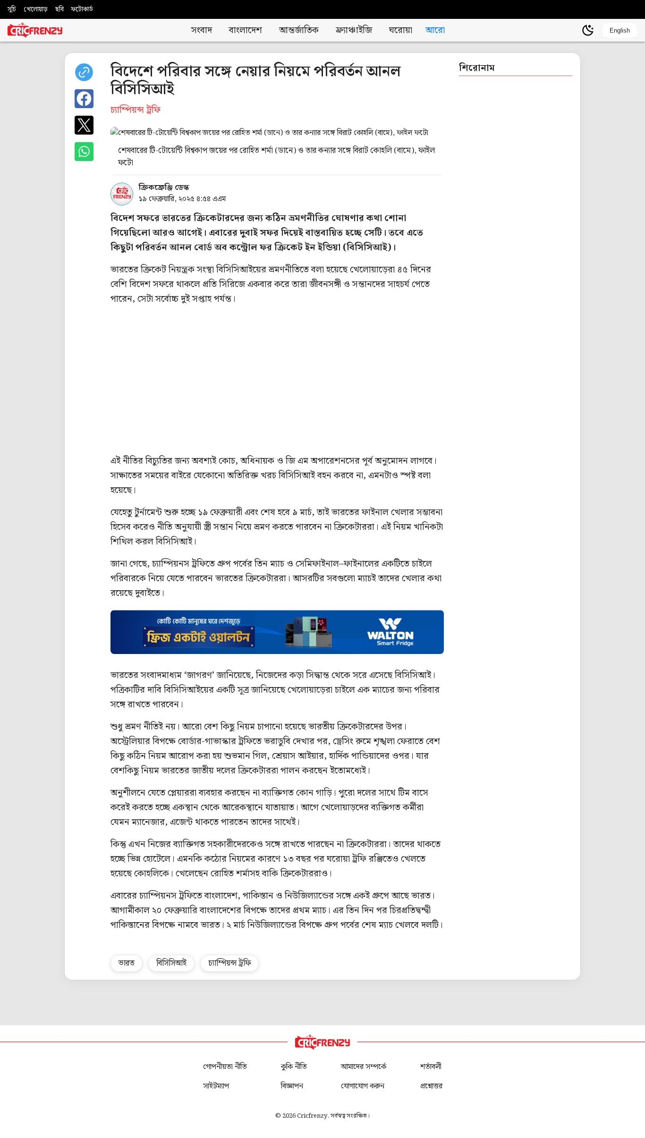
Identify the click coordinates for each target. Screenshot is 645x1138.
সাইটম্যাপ (216, 1086)
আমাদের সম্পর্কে (363, 1067)
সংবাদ (201, 30)
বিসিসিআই (171, 963)
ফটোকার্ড (82, 9)
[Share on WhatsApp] (84, 151)
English (620, 30)
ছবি (59, 9)
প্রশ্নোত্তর (431, 1086)
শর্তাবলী (430, 1067)
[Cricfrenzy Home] (35, 30)
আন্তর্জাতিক (299, 30)
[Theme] (587, 30)
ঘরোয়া (400, 30)
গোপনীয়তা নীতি (225, 1067)
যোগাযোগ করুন (362, 1086)
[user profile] (572, 30)
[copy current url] (84, 72)
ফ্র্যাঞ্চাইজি (354, 30)
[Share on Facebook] (84, 98)
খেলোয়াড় (36, 9)
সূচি (12, 9)
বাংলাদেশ (245, 30)
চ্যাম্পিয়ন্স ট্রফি (229, 963)
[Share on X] (84, 125)
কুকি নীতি (294, 1067)
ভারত (127, 963)
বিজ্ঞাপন (292, 1086)
